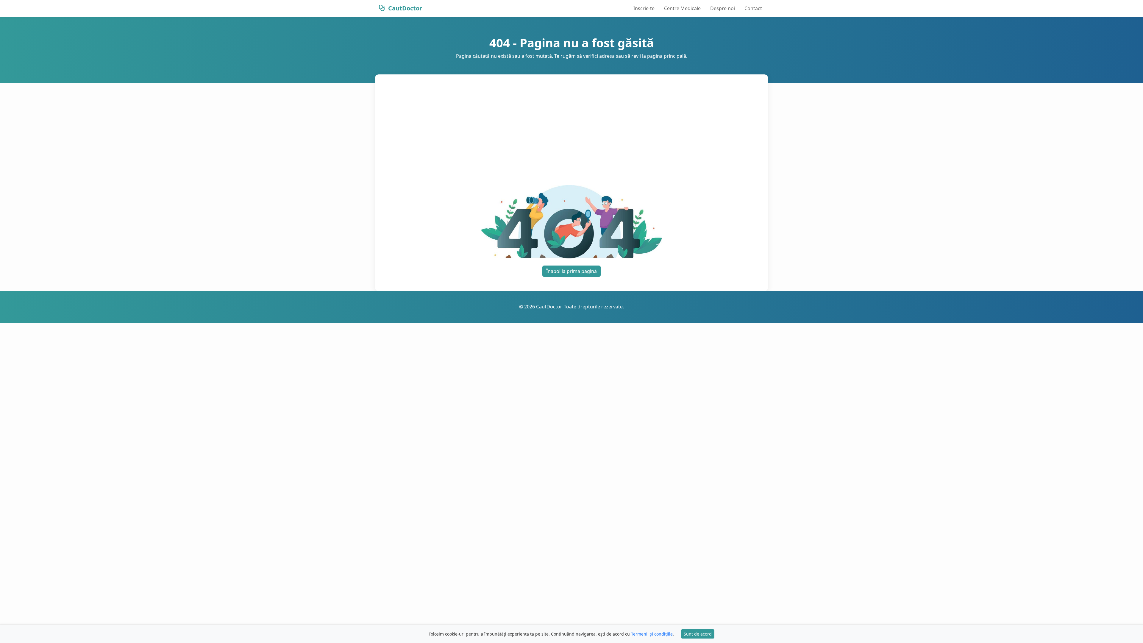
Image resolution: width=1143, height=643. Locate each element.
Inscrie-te (644, 8)
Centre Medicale (682, 8)
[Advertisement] (571, 133)
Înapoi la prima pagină (571, 271)
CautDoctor (404, 8)
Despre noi (722, 8)
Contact (753, 8)
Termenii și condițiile (652, 634)
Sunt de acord (698, 634)
